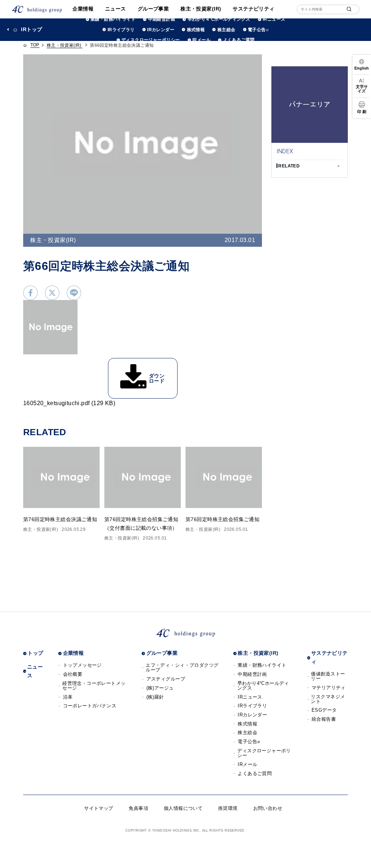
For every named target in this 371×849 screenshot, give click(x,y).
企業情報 (82, 9)
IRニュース (274, 19)
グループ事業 (153, 9)
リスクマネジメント (328, 699)
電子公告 (257, 29)
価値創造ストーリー (328, 676)
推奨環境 (228, 808)
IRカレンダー (160, 29)
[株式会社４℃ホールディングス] (37, 9)
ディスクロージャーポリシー (150, 39)
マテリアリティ (329, 687)
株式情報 (196, 29)
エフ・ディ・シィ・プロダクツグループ (182, 667)
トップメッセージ (82, 665)
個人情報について (183, 808)
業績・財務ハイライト (113, 19)
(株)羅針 (155, 697)
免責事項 (138, 808)
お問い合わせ (268, 808)
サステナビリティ (253, 9)
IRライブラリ (121, 29)
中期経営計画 (161, 19)
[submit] (349, 9)
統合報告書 (324, 719)
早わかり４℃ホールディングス (219, 19)
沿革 (68, 697)
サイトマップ (98, 808)
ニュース (115, 9)
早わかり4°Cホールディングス (263, 685)
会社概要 (73, 674)
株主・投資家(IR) (200, 9)
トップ (35, 653)
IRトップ (31, 29)
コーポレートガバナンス (90, 705)
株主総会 (226, 29)
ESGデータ (324, 710)
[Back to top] (360, 838)
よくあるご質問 (238, 39)
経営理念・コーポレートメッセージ (93, 685)
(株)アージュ (160, 688)
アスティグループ (165, 679)
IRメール (201, 39)
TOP (34, 45)
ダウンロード (156, 378)
